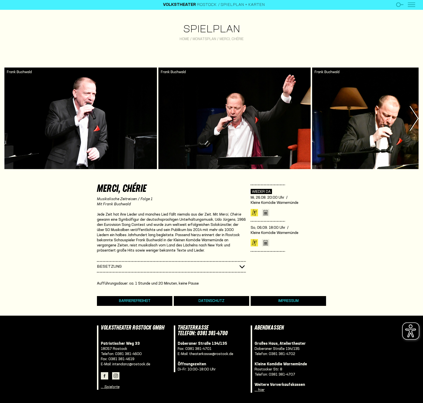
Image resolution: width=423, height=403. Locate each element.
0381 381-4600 (128, 354)
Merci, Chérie (232, 39)
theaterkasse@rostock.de (211, 354)
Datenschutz (211, 301)
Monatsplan (204, 39)
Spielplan (211, 30)
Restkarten (254, 212)
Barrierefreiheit (135, 301)
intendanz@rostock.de (131, 364)
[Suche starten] (399, 4)
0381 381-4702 (282, 354)
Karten (254, 242)
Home (184, 39)
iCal (265, 212)
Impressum (288, 301)
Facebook (104, 376)
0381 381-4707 (282, 375)
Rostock (190, 5)
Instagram (115, 376)
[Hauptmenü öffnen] (411, 4)
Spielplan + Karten (243, 5)
